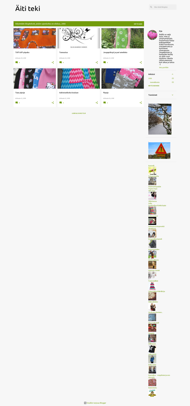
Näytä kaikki (138, 24)
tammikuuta (154, 82)
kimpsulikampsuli (155, 239)
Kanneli (151, 166)
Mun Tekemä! (153, 323)
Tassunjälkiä (153, 281)
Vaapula (151, 333)
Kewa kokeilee (153, 249)
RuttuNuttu (152, 388)
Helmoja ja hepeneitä (156, 226)
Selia (150, 203)
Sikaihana (152, 229)
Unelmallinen (153, 260)
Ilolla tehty (152, 365)
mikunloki (152, 354)
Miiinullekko (153, 302)
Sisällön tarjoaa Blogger (96, 403)
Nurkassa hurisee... (155, 312)
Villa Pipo (151, 191)
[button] (52, 62)
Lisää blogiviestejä (79, 113)
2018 (150, 78)
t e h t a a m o (153, 216)
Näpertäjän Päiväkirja (156, 291)
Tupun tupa (152, 189)
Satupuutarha (153, 176)
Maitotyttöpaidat (154, 187)
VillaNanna (152, 201)
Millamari (152, 344)
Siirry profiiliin (163, 67)
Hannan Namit (154, 270)
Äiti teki (27, 8)
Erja (160, 31)
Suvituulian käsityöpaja (157, 205)
